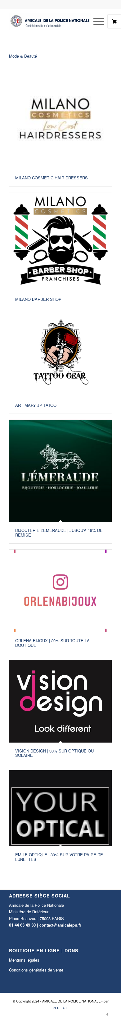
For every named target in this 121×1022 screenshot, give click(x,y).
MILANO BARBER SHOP (38, 299)
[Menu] (95, 21)
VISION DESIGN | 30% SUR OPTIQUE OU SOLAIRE (54, 753)
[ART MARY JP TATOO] (60, 355)
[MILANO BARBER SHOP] (60, 241)
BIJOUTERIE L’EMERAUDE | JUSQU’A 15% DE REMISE (59, 532)
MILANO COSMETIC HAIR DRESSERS (51, 178)
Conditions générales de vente (36, 970)
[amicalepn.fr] (50, 21)
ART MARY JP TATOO (35, 405)
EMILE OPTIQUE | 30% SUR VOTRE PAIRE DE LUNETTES (59, 857)
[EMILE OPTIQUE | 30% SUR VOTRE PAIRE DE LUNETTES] (60, 808)
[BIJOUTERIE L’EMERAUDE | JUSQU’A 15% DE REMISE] (60, 471)
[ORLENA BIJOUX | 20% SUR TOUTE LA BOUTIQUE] (60, 591)
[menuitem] (99, 21)
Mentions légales (24, 960)
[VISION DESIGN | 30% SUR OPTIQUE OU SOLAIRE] (60, 701)
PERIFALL (60, 1007)
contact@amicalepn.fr (60, 925)
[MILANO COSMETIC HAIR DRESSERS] (60, 118)
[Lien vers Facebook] (107, 1014)
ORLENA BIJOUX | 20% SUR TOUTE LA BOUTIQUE (52, 643)
